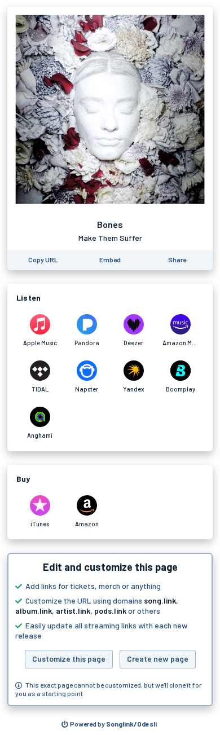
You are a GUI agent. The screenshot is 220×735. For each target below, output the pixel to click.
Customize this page (68, 658)
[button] (110, 629)
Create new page (157, 658)
